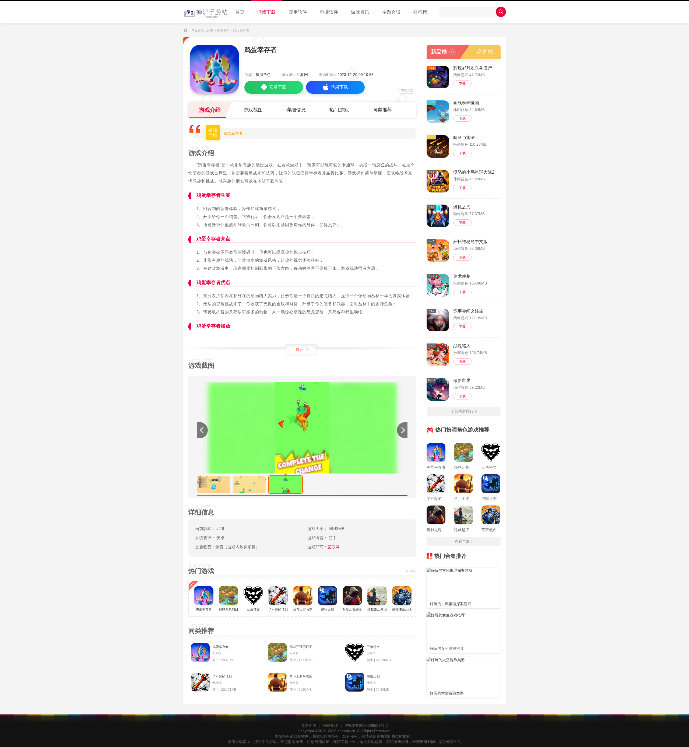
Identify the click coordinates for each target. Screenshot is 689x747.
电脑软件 (329, 12)
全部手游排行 (462, 411)
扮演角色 (223, 31)
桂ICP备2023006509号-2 (366, 725)
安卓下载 (277, 87)
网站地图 (330, 725)
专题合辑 (391, 12)
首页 (239, 12)
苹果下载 (339, 87)
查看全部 (462, 541)
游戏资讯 (360, 12)
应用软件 (298, 12)
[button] (402, 430)
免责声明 (308, 725)
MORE (410, 571)
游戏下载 (266, 12)
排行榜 (420, 12)
